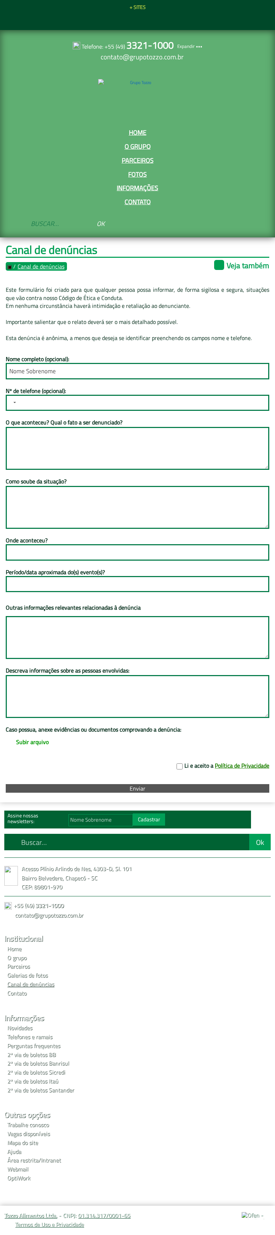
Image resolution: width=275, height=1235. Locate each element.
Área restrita (22, 1160)
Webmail (17, 1169)
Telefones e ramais (29, 1036)
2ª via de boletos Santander (40, 1090)
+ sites (138, 7)
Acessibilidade (21, 1186)
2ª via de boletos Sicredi (36, 1072)
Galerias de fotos (27, 975)
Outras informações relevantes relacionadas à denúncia (73, 607)
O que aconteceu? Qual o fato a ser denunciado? (64, 422)
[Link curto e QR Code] (21, 1215)
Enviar (137, 788)
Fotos (137, 174)
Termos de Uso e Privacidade (49, 1224)
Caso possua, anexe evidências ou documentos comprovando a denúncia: (93, 729)
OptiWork (18, 1178)
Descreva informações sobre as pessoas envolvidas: (67, 670)
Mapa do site (22, 1142)
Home (137, 132)
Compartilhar (118, 20)
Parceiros (138, 160)
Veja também (248, 265)
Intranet (51, 1160)
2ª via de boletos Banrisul (38, 1063)
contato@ (142, 56)
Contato (138, 201)
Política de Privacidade (242, 765)
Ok (101, 223)
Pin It (131, 20)
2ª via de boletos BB (31, 1054)
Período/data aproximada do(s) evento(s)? (55, 572)
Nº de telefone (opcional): (36, 391)
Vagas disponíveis (28, 1133)
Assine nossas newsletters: (23, 818)
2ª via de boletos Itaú (32, 1081)
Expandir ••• (189, 46)
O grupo (138, 146)
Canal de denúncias (41, 266)
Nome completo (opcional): (37, 359)
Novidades (19, 1028)
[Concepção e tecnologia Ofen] (256, 1215)
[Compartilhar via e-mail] (156, 20)
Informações (137, 187)
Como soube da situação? (36, 481)
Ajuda (14, 1151)
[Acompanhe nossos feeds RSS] (262, 821)
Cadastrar (149, 819)
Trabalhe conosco (28, 1124)
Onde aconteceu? (27, 540)
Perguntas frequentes (33, 1045)
